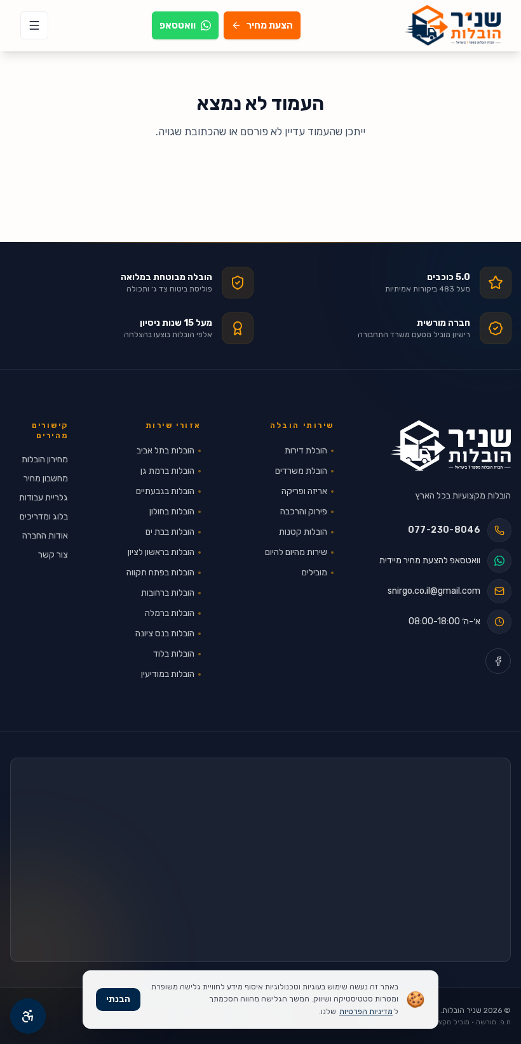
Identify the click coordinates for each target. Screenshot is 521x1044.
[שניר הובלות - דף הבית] (451, 445)
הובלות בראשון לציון (161, 552)
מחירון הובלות (45, 459)
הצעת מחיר (270, 25)
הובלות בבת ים (169, 531)
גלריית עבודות (43, 497)
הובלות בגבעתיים (165, 491)
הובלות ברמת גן (167, 470)
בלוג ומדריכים (44, 516)
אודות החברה (45, 535)
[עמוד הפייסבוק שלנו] (498, 661)
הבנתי (118, 999)
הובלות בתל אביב (165, 450)
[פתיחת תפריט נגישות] (28, 1016)
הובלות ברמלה (169, 613)
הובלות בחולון (171, 511)
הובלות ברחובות (167, 592)
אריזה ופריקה (304, 491)
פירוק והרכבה (303, 511)
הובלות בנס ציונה (164, 633)
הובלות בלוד (173, 653)
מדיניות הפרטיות (366, 1011)
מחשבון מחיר (46, 478)
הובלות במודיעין (167, 674)
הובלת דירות (306, 450)
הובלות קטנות (303, 531)
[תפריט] (34, 25)
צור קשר (53, 554)
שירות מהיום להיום (296, 552)
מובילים (314, 572)
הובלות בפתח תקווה (160, 572)
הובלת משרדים (301, 470)
